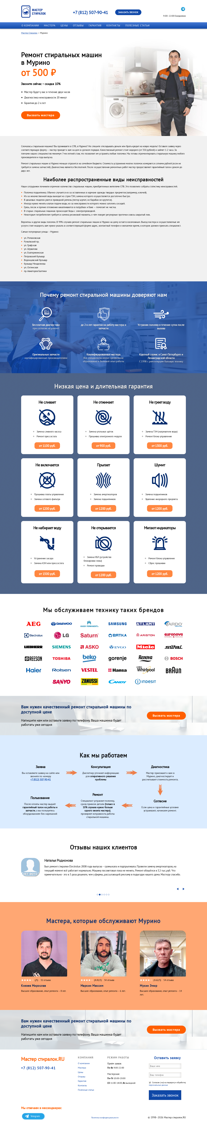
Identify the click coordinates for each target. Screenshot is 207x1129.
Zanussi (89, 681)
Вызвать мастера (40, 115)
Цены (64, 25)
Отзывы (78, 25)
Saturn (89, 635)
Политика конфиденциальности (105, 1117)
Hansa (117, 670)
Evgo (117, 647)
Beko (89, 658)
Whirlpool (145, 670)
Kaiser (89, 623)
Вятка (117, 635)
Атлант (145, 623)
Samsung (117, 623)
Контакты (113, 25)
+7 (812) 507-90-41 (90, 12)
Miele (145, 647)
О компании (30, 25)
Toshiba (61, 658)
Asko (89, 647)
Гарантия (95, 25)
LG (61, 635)
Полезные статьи (137, 25)
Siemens (61, 647)
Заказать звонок (128, 12)
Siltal (173, 647)
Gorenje (117, 658)
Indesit (145, 681)
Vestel (89, 670)
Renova (145, 658)
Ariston (145, 635)
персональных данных (158, 1085)
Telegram (35, 1116)
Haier (33, 670)
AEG (33, 623)
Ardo (173, 623)
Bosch (173, 658)
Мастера (49, 25)
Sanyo (61, 681)
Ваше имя (167, 1066)
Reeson (33, 658)
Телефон (167, 1075)
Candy (117, 681)
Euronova (173, 635)
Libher (33, 647)
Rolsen (61, 670)
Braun (173, 670)
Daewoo (61, 623)
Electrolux (33, 635)
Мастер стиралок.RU (42, 1059)
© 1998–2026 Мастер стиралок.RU (167, 1117)
